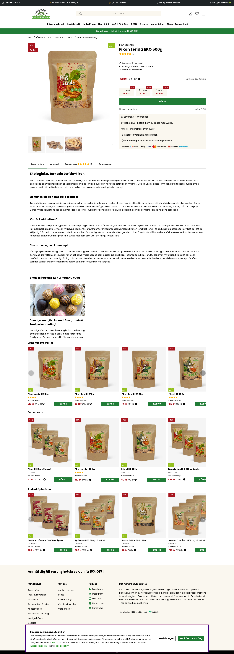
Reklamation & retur (38, 604)
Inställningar (166, 638)
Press (61, 594)
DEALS (134, 24)
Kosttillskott (73, 24)
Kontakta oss (35, 608)
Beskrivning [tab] (37, 164)
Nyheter (144, 24)
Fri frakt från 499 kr (12, 3)
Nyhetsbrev (98, 603)
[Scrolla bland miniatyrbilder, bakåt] (30, 144)
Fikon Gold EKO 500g (132, 394)
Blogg (170, 24)
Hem (30, 37)
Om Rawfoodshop (67, 604)
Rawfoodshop (126, 44)
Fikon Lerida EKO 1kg (38, 394)
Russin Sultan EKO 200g (134, 540)
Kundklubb (97, 608)
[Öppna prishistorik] (139, 79)
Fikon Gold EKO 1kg (84, 394)
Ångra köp (33, 590)
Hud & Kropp (89, 24)
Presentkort (181, 24)
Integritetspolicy (38, 646)
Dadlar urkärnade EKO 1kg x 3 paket (46, 540)
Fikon (70, 37)
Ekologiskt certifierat (220, 3)
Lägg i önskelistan (129, 109)
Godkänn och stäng (190, 638)
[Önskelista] (197, 14)
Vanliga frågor (35, 618)
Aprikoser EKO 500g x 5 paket (90, 540)
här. (53, 642)
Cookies (32, 622)
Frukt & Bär (60, 37)
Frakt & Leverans (37, 594)
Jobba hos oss (66, 590)
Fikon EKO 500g (176, 394)
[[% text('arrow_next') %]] (203, 446)
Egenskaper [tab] (105, 164)
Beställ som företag (38, 613)
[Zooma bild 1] (71, 86)
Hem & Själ (103, 24)
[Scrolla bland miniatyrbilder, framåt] (112, 144)
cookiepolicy (62, 646)
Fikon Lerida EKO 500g (87, 37)
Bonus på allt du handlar (169, 3)
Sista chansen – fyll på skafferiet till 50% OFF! (117, 31)
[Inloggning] (190, 14)
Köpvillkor (33, 599)
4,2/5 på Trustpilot (118, 3)
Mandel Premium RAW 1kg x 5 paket (186, 540)
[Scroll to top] (117, 652)
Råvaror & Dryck (55, 24)
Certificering (65, 599)
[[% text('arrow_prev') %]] (30, 446)
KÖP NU (63, 479)
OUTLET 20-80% (120, 24)
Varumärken (157, 24)
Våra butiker (65, 608)
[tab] (54, 164)
